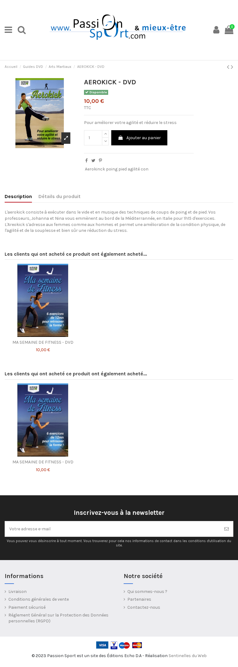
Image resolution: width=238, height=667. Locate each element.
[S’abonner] (226, 529)
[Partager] (86, 160)
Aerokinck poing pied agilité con (116, 169)
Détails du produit (59, 196)
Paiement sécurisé (27, 607)
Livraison (17, 591)
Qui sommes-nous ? (147, 591)
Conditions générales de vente (38, 599)
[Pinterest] (100, 160)
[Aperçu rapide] (42, 334)
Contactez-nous (143, 607)
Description (18, 196)
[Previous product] (229, 67)
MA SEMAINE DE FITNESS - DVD (42, 342)
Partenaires (139, 599)
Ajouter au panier (143, 137)
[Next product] (232, 67)
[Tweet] (93, 160)
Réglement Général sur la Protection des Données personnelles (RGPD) (58, 618)
